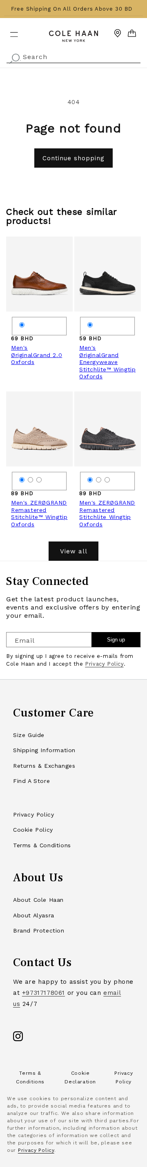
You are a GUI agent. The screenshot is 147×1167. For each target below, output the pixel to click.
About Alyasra (33, 915)
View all (73, 551)
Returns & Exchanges (44, 765)
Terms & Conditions (42, 845)
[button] (9, 31)
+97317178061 (43, 992)
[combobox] (73, 56)
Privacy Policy (104, 664)
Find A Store (31, 781)
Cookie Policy (33, 829)
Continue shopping (73, 158)
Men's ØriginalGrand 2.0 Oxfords (36, 354)
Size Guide (29, 735)
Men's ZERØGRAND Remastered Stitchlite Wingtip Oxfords (107, 513)
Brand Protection (39, 930)
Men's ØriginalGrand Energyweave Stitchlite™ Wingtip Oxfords (107, 362)
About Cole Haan (38, 899)
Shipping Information (44, 750)
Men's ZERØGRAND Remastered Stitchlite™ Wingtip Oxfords (39, 513)
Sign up (116, 640)
